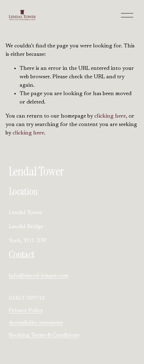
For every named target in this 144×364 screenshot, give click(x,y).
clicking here (110, 116)
